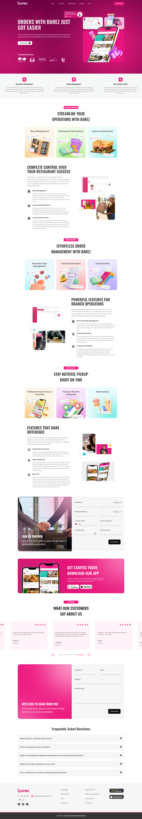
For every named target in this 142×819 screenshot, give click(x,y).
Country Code (80, 521)
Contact (81, 3)
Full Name (78, 502)
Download (61, 3)
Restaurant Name (81, 512)
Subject (78, 679)
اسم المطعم (117, 512)
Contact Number (106, 521)
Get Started (119, 3)
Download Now (23, 43)
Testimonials (71, 3)
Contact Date (80, 530)
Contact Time (105, 530)
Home (52, 3)
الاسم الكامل (116, 502)
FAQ (89, 3)
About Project (80, 688)
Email (102, 670)
